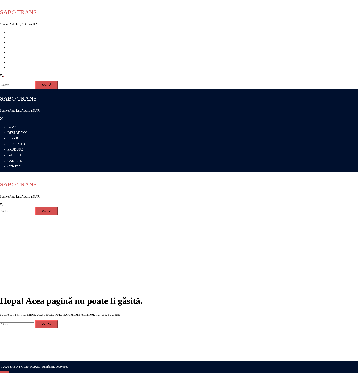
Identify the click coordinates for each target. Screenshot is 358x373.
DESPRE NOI (16, 37)
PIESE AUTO (16, 47)
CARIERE (14, 62)
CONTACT (14, 67)
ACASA (12, 32)
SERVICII (13, 42)
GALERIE (14, 57)
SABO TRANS (18, 12)
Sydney (63, 366)
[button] (3, 75)
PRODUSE (14, 52)
